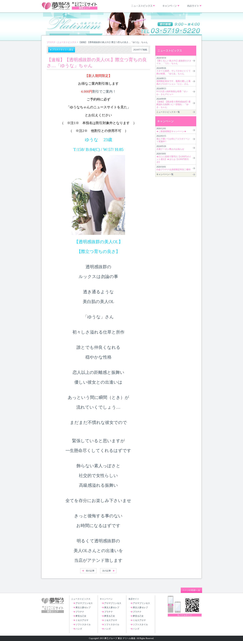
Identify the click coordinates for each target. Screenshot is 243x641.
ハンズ (79, 629)
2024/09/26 (173, 71)
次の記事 (106, 570)
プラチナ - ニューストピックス (61, 42)
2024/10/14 (173, 61)
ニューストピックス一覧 (168, 112)
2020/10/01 (173, 157)
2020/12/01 (171, 130)
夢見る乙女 (81, 616)
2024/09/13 (173, 81)
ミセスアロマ (82, 620)
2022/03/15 (173, 139)
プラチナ (80, 611)
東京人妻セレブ (83, 607)
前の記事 (90, 570)
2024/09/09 (173, 103)
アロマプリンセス (84, 603)
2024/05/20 (170, 147)
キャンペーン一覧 (164, 174)
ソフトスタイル (83, 624)
